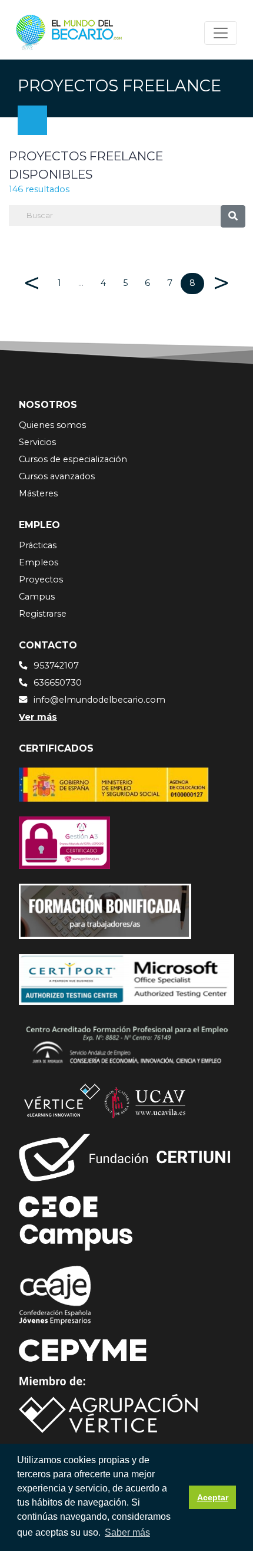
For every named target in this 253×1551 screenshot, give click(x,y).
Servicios (37, 442)
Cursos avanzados (57, 476)
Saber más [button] (127, 1532)
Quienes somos (52, 425)
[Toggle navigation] (220, 33)
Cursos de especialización (73, 459)
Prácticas (37, 545)
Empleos (38, 562)
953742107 (56, 665)
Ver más (38, 717)
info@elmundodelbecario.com (99, 699)
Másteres (38, 493)
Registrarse (42, 613)
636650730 (58, 682)
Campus (37, 596)
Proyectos (41, 579)
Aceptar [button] (212, 1497)
